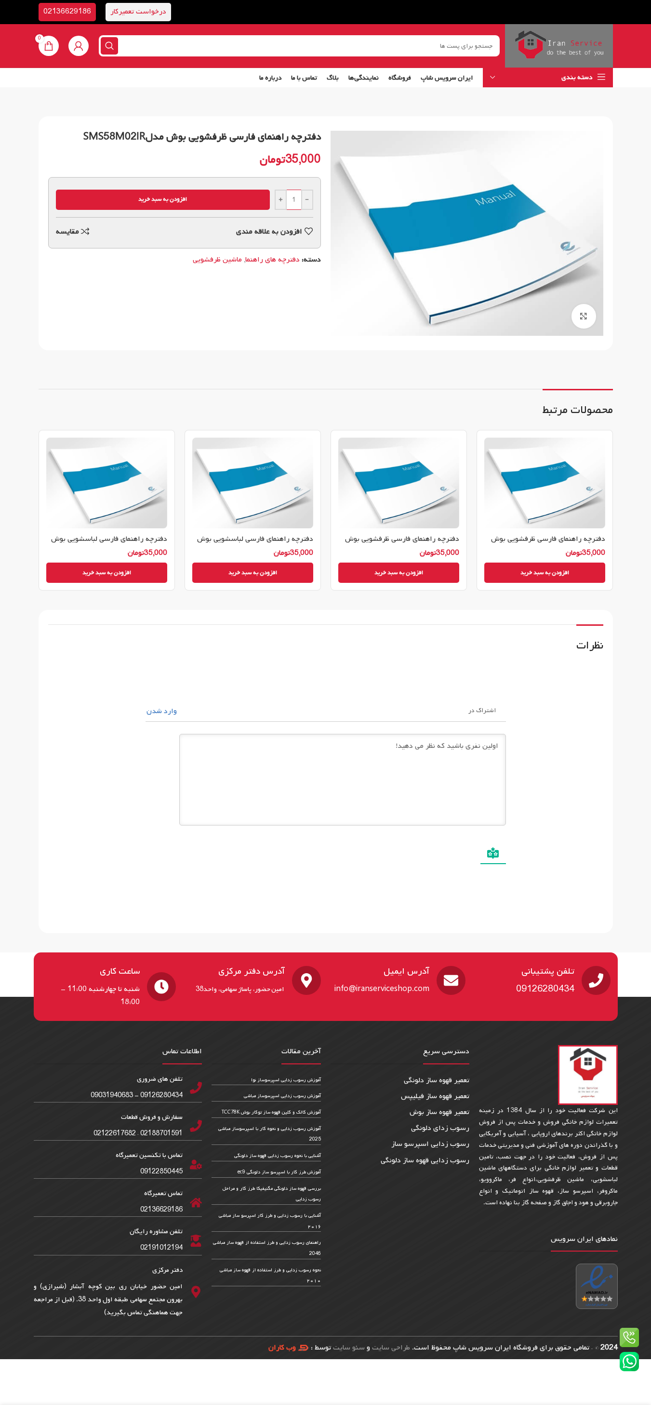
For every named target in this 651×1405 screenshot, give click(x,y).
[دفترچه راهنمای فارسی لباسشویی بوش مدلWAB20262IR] (252, 483)
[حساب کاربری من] (78, 45)
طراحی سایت (391, 1347)
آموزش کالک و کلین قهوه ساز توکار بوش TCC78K (271, 1112)
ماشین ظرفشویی (217, 259)
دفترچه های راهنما (272, 259)
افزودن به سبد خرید (162, 199)
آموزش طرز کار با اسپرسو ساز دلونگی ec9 (279, 1172)
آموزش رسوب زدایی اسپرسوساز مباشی (282, 1096)
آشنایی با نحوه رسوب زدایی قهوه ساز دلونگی (277, 1156)
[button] (544, 573)
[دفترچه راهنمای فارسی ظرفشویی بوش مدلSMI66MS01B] (544, 483)
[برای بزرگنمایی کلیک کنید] (583, 316)
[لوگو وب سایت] (559, 46)
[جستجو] (109, 46)
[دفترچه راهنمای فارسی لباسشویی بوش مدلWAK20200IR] (106, 483)
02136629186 (67, 11)
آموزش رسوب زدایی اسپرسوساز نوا (286, 1080)
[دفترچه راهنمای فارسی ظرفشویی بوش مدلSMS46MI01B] (398, 483)
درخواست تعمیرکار (138, 11)
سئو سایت (349, 1347)
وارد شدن (162, 711)
